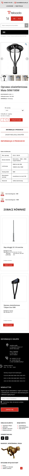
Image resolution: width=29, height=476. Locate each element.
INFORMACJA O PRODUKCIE (14, 130)
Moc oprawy (7, 107)
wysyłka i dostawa (7, 428)
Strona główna (3, 36)
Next (28, 77)
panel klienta (22, 425)
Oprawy (8, 36)
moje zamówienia (23, 427)
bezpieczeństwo (7, 430)
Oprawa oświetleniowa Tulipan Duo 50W (12, 306)
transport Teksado (8, 467)
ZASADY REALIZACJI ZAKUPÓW (14, 135)
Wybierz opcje (8, 265)
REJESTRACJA (19, 6)
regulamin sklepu (7, 425)
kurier (4, 465)
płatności (5, 427)
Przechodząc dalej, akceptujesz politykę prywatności (12, 402)
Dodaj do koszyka (16, 120)
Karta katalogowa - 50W (11, 194)
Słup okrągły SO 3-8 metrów (13, 247)
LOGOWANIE (9, 6)
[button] (26, 25)
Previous (1, 77)
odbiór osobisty (7, 468)
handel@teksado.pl (22, 2)
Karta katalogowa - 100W (12, 199)
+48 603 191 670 (8, 2)
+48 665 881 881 (16, 360)
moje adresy (22, 428)
